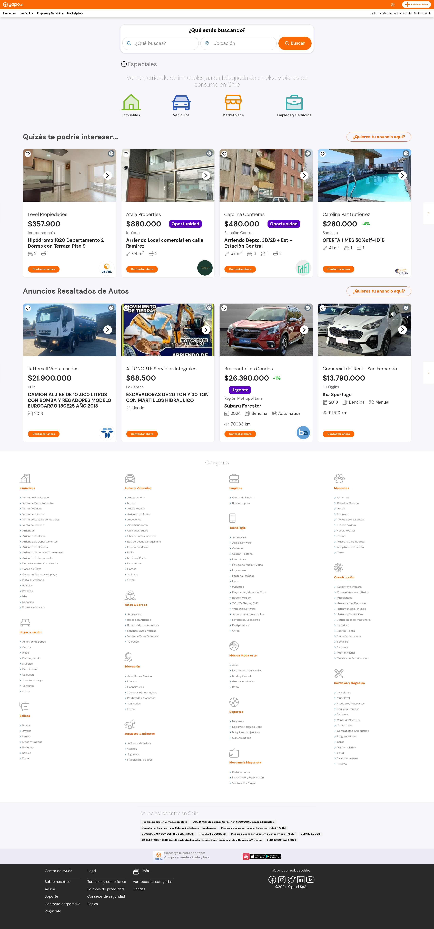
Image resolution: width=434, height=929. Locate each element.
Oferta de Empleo (243, 497)
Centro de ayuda (422, 13)
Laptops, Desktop (243, 576)
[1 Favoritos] (126, 308)
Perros (341, 536)
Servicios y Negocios (349, 683)
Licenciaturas (135, 687)
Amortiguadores (137, 525)
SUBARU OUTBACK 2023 (281, 839)
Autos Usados (136, 497)
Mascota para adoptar (351, 541)
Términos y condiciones (106, 881)
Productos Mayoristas (351, 703)
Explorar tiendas (379, 13)
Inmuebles (9, 13)
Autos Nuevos (136, 508)
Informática (239, 559)
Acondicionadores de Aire (248, 614)
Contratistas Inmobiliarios (353, 592)
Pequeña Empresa (348, 709)
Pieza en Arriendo (33, 580)
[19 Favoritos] (323, 154)
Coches (132, 749)
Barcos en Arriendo (139, 620)
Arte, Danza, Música (139, 676)
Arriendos (28, 530)
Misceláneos (344, 597)
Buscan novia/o (346, 525)
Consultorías (345, 725)
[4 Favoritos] (28, 154)
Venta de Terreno (33, 525)
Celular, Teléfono (242, 554)
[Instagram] (282, 879)
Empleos (235, 488)
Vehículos (27, 13)
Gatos (341, 508)
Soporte (51, 896)
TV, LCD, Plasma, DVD (245, 603)
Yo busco (133, 641)
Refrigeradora (240, 625)
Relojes (26, 753)
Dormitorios (29, 669)
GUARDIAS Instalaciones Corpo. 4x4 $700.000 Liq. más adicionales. (233, 821)
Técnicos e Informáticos (142, 692)
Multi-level (343, 698)
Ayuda (50, 889)
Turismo (342, 764)
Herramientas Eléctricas (352, 603)
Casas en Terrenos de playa (39, 574)
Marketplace (75, 13)
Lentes (26, 736)
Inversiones (344, 692)
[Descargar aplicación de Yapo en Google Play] (273, 856)
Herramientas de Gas (350, 614)
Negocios (28, 602)
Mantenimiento (346, 652)
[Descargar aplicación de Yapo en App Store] (257, 856)
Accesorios (134, 519)
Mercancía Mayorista (245, 762)
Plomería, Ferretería (349, 636)
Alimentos (343, 497)
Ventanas (28, 686)
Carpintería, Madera (349, 586)
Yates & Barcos (135, 605)
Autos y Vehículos (137, 488)
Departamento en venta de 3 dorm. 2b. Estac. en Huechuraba (179, 827)
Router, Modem (241, 597)
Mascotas (341, 488)
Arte (235, 665)
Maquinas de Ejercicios (246, 732)
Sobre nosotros (58, 881)
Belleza (24, 716)
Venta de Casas (32, 508)
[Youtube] (310, 879)
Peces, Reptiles (346, 530)
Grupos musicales (243, 681)
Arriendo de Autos (138, 514)
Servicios (342, 641)
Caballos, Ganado (348, 503)
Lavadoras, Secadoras (246, 620)
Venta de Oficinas (33, 514)
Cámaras (237, 548)
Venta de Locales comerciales (41, 519)
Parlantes (238, 586)
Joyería (26, 731)
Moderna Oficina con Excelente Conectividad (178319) (253, 827)
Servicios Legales (347, 758)
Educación (132, 666)
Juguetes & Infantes (139, 734)
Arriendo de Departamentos (40, 541)
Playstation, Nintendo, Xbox (249, 592)
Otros (26, 691)
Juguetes (133, 754)
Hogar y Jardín (30, 632)
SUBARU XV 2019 (311, 833)
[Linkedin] (300, 879)
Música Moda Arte (243, 655)
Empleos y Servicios (50, 13)
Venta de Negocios (349, 720)
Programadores (346, 736)
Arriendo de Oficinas (35, 547)
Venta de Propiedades (36, 497)
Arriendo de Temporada (37, 558)
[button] (107, 175)
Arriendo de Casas (33, 536)
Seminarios (134, 703)
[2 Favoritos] (28, 308)
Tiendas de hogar (33, 680)
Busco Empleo (241, 503)
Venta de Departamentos (38, 503)
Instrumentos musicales (247, 670)
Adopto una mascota (350, 547)
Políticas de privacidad (105, 889)
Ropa (25, 758)
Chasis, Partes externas (141, 536)
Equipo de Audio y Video (247, 565)
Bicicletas (238, 721)
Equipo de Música (138, 547)
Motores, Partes (137, 558)
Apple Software (242, 543)
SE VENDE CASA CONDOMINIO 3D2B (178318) (168, 833)
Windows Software (244, 609)
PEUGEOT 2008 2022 (213, 833)
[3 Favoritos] (126, 154)
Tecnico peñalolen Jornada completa (164, 821)
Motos (131, 503)
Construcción (344, 577)
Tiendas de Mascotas (350, 519)
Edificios (27, 585)
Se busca (28, 674)
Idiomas (132, 681)
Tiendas (139, 889)
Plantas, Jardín (31, 658)
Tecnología (237, 528)
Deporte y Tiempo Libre (247, 727)
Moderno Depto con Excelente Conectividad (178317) (263, 833)
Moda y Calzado (32, 742)
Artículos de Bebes (34, 641)
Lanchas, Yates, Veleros (141, 631)
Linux (235, 581)
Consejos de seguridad (400, 13)
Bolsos (26, 725)
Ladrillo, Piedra (346, 631)
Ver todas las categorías (152, 881)
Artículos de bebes (139, 743)
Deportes (236, 712)
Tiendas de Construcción (352, 658)
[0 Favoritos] (323, 308)
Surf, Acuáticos (241, 738)
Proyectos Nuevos (33, 607)
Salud (340, 753)
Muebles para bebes (140, 759)
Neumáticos (134, 563)
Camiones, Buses (137, 530)
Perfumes (28, 747)
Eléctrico (342, 625)
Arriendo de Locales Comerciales (42, 552)
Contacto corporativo (63, 904)
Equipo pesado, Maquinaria (144, 541)
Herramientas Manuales (351, 609)
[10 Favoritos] (224, 154)
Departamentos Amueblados (40, 563)
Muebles (27, 663)
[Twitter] (291, 879)
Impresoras (239, 570)
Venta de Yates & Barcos (142, 636)
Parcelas (27, 591)
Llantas (131, 569)
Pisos (25, 652)
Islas (25, 596)
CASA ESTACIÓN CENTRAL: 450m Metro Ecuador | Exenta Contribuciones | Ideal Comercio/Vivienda (202, 839)
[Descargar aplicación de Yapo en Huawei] (246, 856)
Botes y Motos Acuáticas (143, 625)
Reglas (92, 904)
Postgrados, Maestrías (141, 698)
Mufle (130, 552)
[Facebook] (272, 879)
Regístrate (53, 911)
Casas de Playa (31, 569)
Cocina (26, 647)
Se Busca (133, 574)
